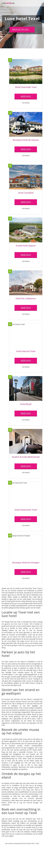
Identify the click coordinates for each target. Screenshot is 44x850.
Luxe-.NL (8, 3)
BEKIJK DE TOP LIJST (20, 29)
